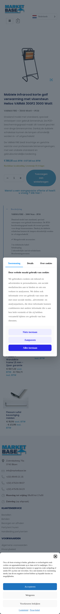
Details (30, 263)
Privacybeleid (35, 610)
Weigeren (30, 595)
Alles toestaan (30, 348)
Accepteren (30, 586)
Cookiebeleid (23, 610)
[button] (55, 556)
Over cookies (46, 263)
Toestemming (14, 263)
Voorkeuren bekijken (30, 603)
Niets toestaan (30, 332)
